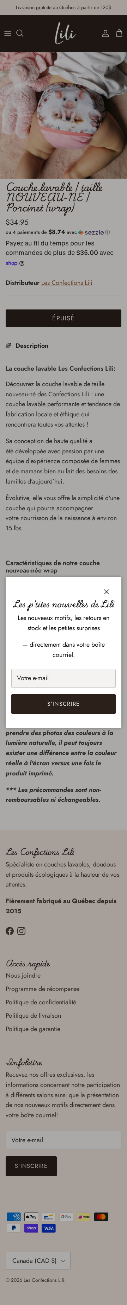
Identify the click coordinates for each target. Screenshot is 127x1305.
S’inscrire (63, 704)
